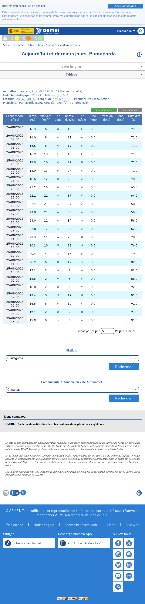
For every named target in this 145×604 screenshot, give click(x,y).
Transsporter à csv (129, 110)
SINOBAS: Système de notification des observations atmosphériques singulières (54, 424)
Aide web (132, 525)
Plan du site (14, 525)
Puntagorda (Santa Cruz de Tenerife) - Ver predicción (54, 102)
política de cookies (12, 19)
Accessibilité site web (81, 525)
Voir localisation (98, 99)
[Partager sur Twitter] (23, 493)
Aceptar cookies (125, 6)
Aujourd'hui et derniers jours (63, 45)
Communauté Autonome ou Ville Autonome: (71, 382)
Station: (71, 350)
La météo (19, 45)
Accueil (6, 45)
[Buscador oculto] (140, 31)
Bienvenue (124, 31)
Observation (35, 45)
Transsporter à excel (103, 110)
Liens (111, 525)
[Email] (6, 495)
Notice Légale (44, 525)
